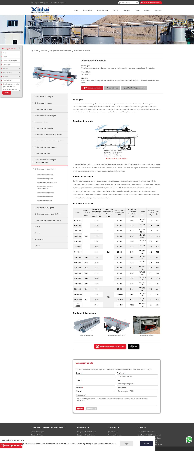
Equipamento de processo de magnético (49, 141)
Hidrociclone (39, 239)
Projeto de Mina (37, 435)
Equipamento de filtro (42, 153)
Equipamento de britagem (44, 97)
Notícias (147, 10)
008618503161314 (147, 432)
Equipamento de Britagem (86, 432)
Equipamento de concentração (45, 147)
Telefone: (121, 373)
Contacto (158, 10)
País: (119, 380)
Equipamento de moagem (44, 109)
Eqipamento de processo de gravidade (48, 134)
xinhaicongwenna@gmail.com (111, 346)
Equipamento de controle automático (48, 220)
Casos (137, 10)
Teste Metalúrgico (37, 432)
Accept (146, 444)
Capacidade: (121, 388)
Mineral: (79, 388)
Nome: (79, 373)
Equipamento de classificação (45, 115)
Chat (135, 346)
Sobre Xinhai (87, 10)
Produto (115, 10)
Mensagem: (80, 395)
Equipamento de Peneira (86, 435)
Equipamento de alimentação (60, 51)
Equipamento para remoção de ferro (48, 214)
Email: (78, 380)
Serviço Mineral (102, 10)
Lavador (37, 245)
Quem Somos (112, 432)
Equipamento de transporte (44, 208)
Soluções (126, 10)
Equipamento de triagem (43, 103)
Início (76, 10)
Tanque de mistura (41, 122)
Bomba (37, 233)
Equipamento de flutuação (44, 128)
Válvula (37, 226)
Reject (126, 444)
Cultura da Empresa (115, 435)
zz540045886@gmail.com (151, 2)
